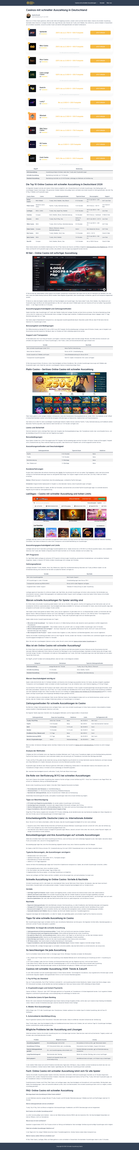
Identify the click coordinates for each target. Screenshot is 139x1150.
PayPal (60, 472)
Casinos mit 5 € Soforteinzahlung (84, 745)
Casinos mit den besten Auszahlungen (84, 641)
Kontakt (102, 3)
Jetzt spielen (100, 32)
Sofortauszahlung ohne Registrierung (97, 247)
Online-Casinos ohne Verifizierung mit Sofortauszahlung (86, 691)
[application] (97, 3)
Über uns (109, 3)
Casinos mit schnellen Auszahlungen (85, 3)
